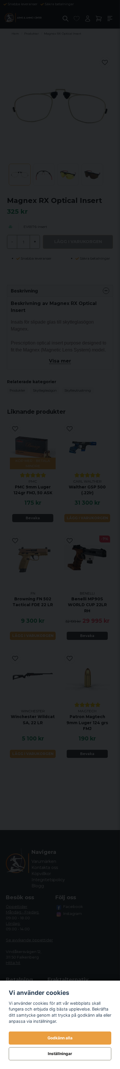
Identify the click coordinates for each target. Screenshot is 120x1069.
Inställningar (60, 1053)
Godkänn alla (60, 1038)
